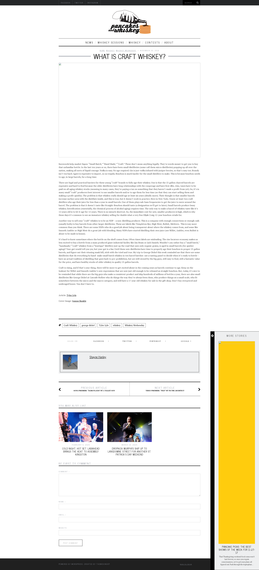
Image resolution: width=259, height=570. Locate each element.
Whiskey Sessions (111, 42)
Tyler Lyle (71, 295)
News (89, 42)
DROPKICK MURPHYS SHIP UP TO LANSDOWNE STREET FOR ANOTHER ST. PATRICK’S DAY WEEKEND (129, 451)
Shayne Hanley (98, 356)
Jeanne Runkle (79, 300)
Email (62, 514)
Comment (64, 471)
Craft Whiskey (70, 325)
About (169, 42)
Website (63, 528)
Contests (152, 42)
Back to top (185, 564)
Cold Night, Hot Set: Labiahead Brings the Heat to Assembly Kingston (81, 451)
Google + (186, 341)
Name (62, 501)
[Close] (212, 336)
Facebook (98, 341)
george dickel (88, 325)
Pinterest (155, 341)
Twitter (127, 341)
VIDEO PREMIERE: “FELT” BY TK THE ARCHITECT (165, 389)
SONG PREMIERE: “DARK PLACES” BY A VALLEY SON (94, 389)
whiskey (135, 42)
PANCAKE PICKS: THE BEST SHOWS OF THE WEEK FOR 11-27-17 (237, 550)
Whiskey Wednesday (126, 50)
